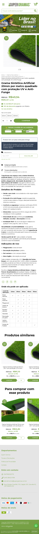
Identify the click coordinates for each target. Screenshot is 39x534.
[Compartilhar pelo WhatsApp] (3, 281)
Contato (4, 465)
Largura (8, 129)
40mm (15, 116)
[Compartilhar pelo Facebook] (7, 282)
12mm (4, 116)
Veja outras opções (6, 112)
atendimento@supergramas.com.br (15, 481)
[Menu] (3, 4)
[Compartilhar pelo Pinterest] (15, 282)
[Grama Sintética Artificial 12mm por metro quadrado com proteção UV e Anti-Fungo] (21, 437)
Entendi (34, 531)
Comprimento (18, 129)
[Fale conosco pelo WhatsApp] (36, 526)
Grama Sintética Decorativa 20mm (12, 76)
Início (3, 75)
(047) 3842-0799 (9, 477)
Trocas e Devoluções (8, 458)
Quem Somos (5, 455)
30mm (9, 116)
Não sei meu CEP (5, 159)
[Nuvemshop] (7, 527)
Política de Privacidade (8, 461)
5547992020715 (9, 474)
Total (30, 129)
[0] (35, 5)
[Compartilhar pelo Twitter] (11, 282)
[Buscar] (35, 11)
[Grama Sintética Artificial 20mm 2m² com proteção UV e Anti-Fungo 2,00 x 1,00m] (21, 380)
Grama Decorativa (12, 75)
